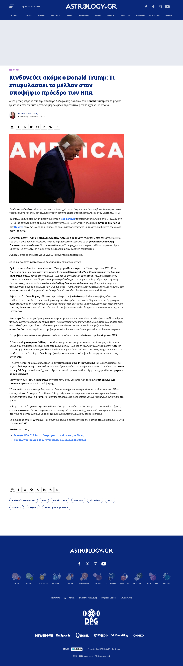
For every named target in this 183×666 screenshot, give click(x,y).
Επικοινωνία (126, 597)
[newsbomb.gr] (44, 635)
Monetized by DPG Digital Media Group (104, 649)
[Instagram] (160, 7)
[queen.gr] (82, 635)
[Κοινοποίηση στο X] (25, 127)
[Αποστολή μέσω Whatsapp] (37, 127)
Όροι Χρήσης (69, 597)
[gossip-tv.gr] (101, 635)
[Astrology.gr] (91, 7)
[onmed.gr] (139, 635)
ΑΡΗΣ (110, 500)
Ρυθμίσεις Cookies (108, 598)
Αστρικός (32, 507)
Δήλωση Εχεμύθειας (88, 597)
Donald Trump (60, 500)
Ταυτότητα (55, 597)
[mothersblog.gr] (120, 635)
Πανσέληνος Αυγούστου (56, 507)
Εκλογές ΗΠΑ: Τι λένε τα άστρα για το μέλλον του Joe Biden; (49, 435)
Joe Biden (78, 500)
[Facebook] (146, 7)
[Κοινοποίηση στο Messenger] (31, 127)
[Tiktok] (153, 7)
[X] (87, 564)
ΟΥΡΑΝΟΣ (16, 507)
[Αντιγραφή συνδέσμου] (50, 127)
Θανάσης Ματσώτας (28, 113)
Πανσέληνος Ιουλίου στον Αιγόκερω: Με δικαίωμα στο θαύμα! (50, 439)
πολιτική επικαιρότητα (23, 500)
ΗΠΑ (44, 500)
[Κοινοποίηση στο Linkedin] (44, 127)
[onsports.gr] (63, 635)
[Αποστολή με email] (57, 127)
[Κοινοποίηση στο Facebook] (18, 127)
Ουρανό (18, 227)
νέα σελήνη (95, 500)
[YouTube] (167, 7)
